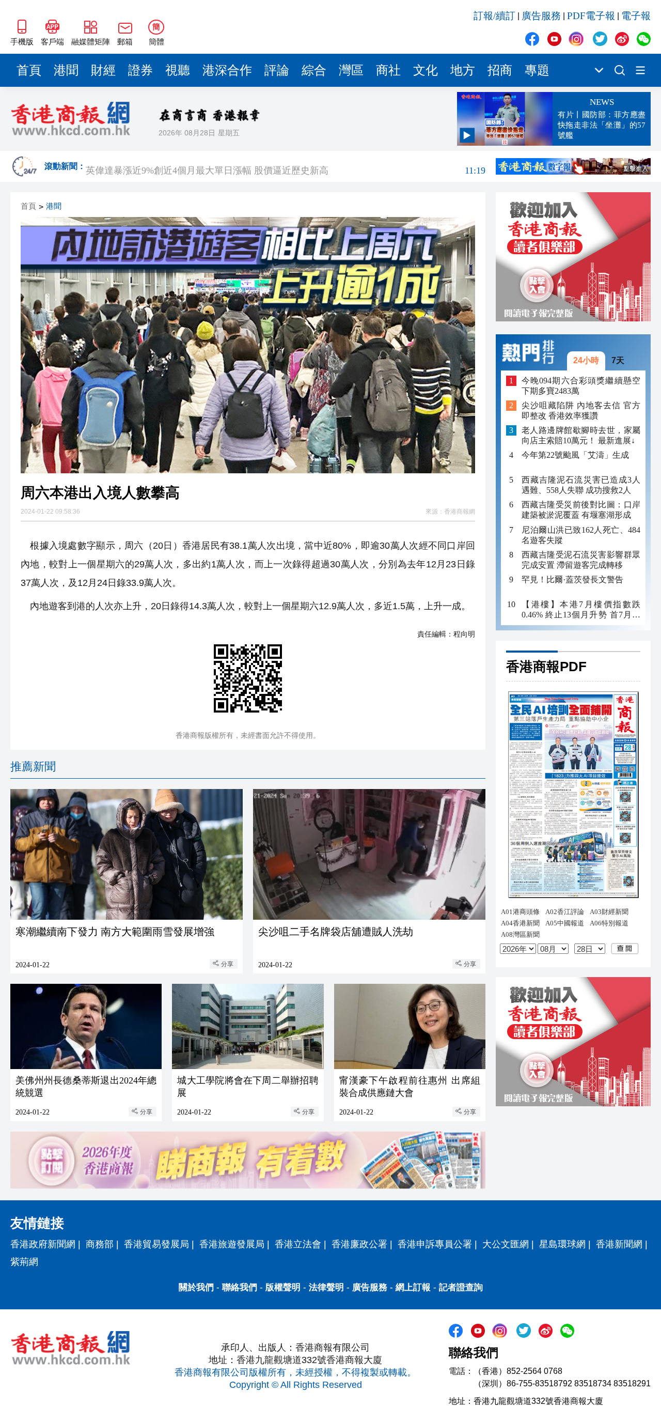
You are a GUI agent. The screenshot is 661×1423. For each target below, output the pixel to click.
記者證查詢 (461, 1287)
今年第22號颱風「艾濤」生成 (575, 455)
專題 (537, 70)
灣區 (351, 70)
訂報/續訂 (494, 15)
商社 (388, 70)
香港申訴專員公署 (435, 1244)
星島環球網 (562, 1244)
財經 (103, 70)
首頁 (29, 70)
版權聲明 (283, 1287)
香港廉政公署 (359, 1244)
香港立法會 (298, 1244)
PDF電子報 (591, 15)
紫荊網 (24, 1262)
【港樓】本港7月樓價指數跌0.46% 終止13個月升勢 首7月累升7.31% (581, 609)
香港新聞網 (619, 1244)
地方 (462, 70)
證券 (140, 70)
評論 (276, 70)
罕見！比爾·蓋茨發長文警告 (572, 579)
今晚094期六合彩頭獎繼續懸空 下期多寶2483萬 (581, 385)
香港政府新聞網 (42, 1244)
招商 (499, 70)
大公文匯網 (505, 1244)
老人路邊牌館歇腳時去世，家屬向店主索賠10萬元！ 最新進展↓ (581, 435)
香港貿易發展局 (156, 1244)
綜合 (314, 70)
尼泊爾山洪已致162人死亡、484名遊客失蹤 (581, 534)
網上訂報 (413, 1287)
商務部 (100, 1244)
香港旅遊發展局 (231, 1244)
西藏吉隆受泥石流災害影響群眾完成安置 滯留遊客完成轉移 (581, 559)
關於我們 (196, 1287)
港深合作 (227, 70)
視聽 (177, 70)
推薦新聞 (33, 766)
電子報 (636, 15)
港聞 (66, 70)
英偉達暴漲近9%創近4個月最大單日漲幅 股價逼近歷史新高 (285, 166)
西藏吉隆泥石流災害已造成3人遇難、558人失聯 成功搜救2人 (581, 484)
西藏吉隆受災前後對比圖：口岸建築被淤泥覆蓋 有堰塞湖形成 (581, 509)
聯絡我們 (239, 1287)
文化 (425, 70)
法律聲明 (326, 1287)
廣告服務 (541, 15)
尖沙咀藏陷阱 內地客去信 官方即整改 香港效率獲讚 (581, 410)
